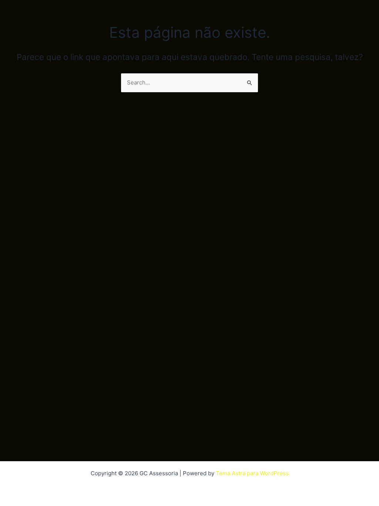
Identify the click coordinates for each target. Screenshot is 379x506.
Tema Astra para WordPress (252, 473)
